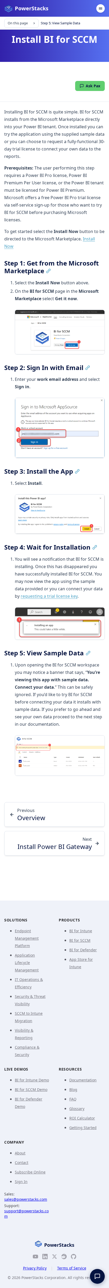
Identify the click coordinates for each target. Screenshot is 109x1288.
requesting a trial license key (49, 596)
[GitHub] (73, 1257)
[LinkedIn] (45, 1257)
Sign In (21, 1181)
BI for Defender (83, 949)
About (20, 1152)
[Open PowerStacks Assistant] (97, 1276)
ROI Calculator (82, 1118)
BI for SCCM (79, 940)
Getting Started (83, 1127)
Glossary (76, 1108)
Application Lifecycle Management (27, 962)
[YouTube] (35, 1257)
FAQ (72, 1099)
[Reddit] (64, 1257)
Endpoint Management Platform (27, 938)
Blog (73, 1089)
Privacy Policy (35, 1268)
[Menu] (100, 8)
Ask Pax (93, 85)
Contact (21, 1162)
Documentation (83, 1080)
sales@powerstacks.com (25, 1199)
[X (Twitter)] (54, 1257)
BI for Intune (80, 930)
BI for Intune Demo (32, 1080)
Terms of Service (71, 1268)
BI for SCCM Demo (31, 1089)
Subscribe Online (30, 1172)
